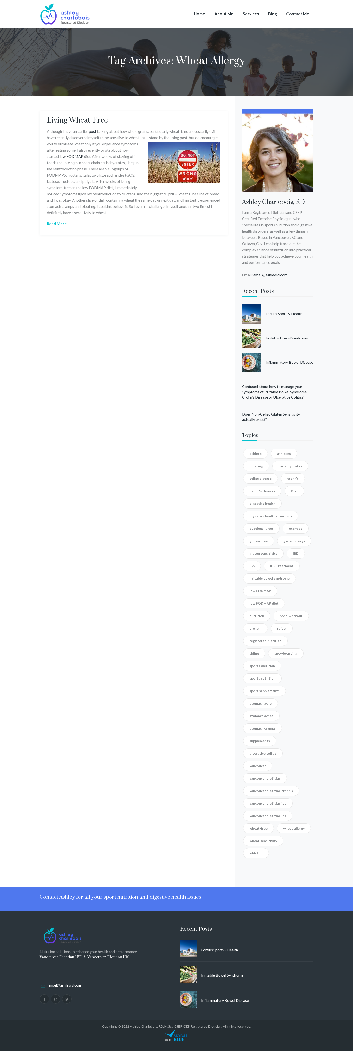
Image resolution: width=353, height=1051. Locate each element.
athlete (256, 453)
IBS (252, 566)
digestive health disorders (271, 516)
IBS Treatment (281, 566)
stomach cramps (263, 728)
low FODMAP (71, 156)
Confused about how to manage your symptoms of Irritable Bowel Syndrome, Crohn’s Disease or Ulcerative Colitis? (274, 391)
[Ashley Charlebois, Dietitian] (65, 14)
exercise (295, 528)
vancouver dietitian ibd (268, 803)
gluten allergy (294, 541)
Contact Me (297, 13)
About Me (223, 13)
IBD (296, 553)
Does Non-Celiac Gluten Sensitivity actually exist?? (271, 417)
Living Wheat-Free (77, 120)
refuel (281, 628)
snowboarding (285, 653)
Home (199, 13)
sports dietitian (262, 666)
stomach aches (261, 716)
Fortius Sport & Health (284, 313)
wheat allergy (294, 828)
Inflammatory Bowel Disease (289, 362)
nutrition (257, 616)
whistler (256, 853)
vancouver (258, 766)
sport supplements (265, 691)
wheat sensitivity (263, 841)
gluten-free (259, 541)
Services (251, 13)
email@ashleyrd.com (270, 274)
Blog (272, 13)
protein (256, 628)
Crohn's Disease (262, 491)
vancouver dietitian (265, 778)
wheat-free (259, 828)
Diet (294, 491)
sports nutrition (262, 678)
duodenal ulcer (261, 528)
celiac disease (261, 478)
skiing (254, 653)
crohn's (293, 478)
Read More (57, 223)
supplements (260, 741)
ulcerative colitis (263, 753)
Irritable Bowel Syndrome (287, 338)
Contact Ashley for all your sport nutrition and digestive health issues (120, 897)
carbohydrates (290, 466)
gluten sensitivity (263, 553)
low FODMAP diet (264, 603)
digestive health (262, 503)
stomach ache (261, 703)
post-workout (291, 616)
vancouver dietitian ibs (268, 816)
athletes (284, 453)
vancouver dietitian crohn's (271, 791)
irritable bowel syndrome (270, 578)
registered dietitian (265, 641)
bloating (256, 466)
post (92, 131)
